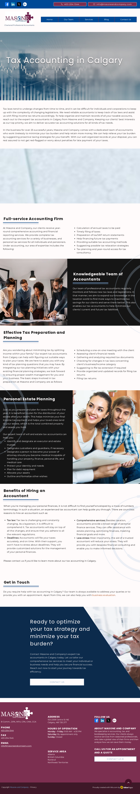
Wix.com (114, 787)
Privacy (33, 787)
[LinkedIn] (13, 4)
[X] (19, 4)
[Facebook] (7, 4)
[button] (89, 19)
